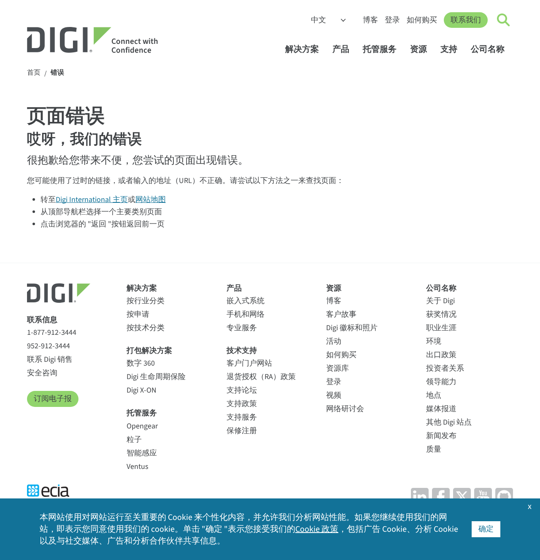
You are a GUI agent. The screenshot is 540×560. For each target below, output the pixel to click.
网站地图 (150, 199)
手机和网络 (246, 314)
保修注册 (242, 430)
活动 (333, 341)
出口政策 (441, 355)
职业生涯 (441, 328)
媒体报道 (441, 409)
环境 (433, 341)
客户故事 (341, 314)
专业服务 (242, 328)
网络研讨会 (345, 409)
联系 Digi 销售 (50, 359)
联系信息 (42, 320)
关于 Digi (440, 301)
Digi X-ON (142, 390)
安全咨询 (42, 373)
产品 (340, 49)
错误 (57, 72)
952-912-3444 (48, 346)
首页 (33, 72)
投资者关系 (445, 368)
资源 (418, 49)
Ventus (137, 466)
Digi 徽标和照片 (352, 328)
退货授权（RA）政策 (261, 377)
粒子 (134, 439)
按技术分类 (146, 328)
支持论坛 (242, 390)
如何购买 (422, 20)
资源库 (337, 368)
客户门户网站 (249, 363)
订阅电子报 (53, 398)
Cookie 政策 (316, 529)
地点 (433, 395)
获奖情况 (441, 314)
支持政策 (242, 403)
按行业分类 (146, 301)
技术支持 (242, 350)
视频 (333, 395)
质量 (433, 449)
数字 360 (141, 363)
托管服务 (380, 49)
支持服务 (242, 417)
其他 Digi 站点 (449, 422)
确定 (486, 529)
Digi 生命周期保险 (156, 377)
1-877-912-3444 (51, 332)
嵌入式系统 (246, 301)
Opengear (142, 426)
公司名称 (488, 49)
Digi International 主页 (92, 199)
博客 (370, 20)
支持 (448, 49)
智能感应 (142, 453)
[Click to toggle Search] (503, 20)
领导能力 (441, 382)
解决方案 (302, 49)
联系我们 (466, 20)
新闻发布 (441, 436)
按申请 (138, 314)
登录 (392, 20)
